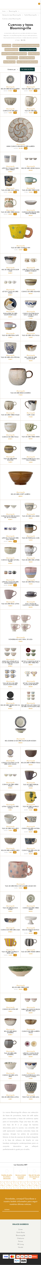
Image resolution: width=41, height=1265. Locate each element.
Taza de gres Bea (31, 110)
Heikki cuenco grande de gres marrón (20, 146)
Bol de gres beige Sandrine (10, 1032)
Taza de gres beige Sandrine (20, 393)
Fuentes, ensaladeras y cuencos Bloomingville (14, 53)
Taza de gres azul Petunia (10, 357)
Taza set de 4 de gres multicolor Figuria (10, 684)
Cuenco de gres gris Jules (10, 930)
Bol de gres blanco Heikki (10, 89)
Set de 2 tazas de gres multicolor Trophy (31, 684)
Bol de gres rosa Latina (10, 1097)
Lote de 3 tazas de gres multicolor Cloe (10, 582)
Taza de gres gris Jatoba (31, 560)
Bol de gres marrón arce (10, 850)
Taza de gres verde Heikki (31, 436)
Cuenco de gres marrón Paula (31, 1032)
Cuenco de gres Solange (31, 291)
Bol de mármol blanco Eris (30, 930)
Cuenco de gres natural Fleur (10, 560)
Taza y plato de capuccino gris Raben (31, 604)
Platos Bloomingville (12, 58)
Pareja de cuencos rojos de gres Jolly (31, 1010)
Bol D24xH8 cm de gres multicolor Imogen (20, 740)
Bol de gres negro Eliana (31, 168)
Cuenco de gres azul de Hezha (31, 851)
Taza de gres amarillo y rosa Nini (10, 952)
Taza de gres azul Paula (30, 335)
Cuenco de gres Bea (10, 110)
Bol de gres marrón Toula (30, 762)
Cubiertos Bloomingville (11, 49)
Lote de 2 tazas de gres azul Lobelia (10, 169)
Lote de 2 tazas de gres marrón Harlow (30, 270)
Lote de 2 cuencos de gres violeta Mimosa (30, 1054)
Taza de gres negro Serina (30, 951)
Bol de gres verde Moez (20, 987)
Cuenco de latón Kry (10, 1009)
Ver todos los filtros (27, 69)
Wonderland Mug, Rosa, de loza (20, 639)
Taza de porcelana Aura (31, 538)
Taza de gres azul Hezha (10, 190)
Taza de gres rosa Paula (31, 582)
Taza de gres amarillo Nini (20, 247)
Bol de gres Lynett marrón (20, 494)
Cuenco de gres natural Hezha (31, 829)
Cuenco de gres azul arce (10, 1075)
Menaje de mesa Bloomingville (11, 15)
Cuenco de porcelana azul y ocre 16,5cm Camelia (31, 315)
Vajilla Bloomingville (30, 15)
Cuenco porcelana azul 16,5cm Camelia (31, 1075)
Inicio (3, 11)
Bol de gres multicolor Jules (10, 270)
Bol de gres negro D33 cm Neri (10, 705)
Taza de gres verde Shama (10, 212)
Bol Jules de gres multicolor (31, 358)
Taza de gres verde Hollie (10, 415)
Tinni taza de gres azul (30, 1097)
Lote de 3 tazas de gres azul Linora (10, 538)
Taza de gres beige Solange (10, 459)
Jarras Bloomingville (33, 53)
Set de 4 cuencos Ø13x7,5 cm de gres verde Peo (31, 662)
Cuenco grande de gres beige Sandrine (31, 212)
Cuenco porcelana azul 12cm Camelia (31, 459)
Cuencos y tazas (6, 45)
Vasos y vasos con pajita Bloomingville (27, 62)
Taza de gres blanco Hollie (10, 908)
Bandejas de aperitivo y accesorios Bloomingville (26, 45)
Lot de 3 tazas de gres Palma (10, 292)
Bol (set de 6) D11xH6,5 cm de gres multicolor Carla (30, 705)
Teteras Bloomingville (9, 62)
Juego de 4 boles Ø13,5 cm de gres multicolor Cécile (10, 663)
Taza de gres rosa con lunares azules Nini (20, 886)
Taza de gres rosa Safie (10, 335)
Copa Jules (31, 415)
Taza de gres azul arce (10, 828)
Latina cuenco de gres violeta (10, 807)
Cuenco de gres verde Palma (10, 785)
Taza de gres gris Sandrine (10, 1054)
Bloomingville (13, 11)
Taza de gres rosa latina (10, 603)
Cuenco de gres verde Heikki (31, 908)
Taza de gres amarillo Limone (31, 807)
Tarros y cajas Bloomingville (26, 58)
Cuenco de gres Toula (10, 437)
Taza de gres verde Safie (30, 190)
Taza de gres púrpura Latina (30, 785)
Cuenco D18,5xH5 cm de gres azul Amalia (10, 763)
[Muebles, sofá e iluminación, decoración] (20, 4)
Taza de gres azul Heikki (30, 516)
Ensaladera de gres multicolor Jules (10, 314)
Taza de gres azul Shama (31, 89)
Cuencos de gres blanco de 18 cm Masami (10, 516)
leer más (23, 40)
